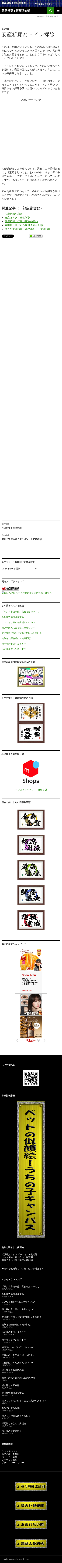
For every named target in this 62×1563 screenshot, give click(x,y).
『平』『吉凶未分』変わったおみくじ (20, 611)
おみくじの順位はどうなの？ (16, 1415)
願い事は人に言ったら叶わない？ (18, 627)
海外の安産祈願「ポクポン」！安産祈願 (28, 228)
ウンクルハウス (9, 1451)
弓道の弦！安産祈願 (12, 526)
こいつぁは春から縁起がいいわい (18, 622)
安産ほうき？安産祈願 (17, 217)
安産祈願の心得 (14, 213)
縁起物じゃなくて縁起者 (14, 1423)
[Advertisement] (31, 132)
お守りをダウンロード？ (14, 649)
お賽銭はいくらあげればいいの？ (18, 1362)
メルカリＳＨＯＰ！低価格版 (32, 789)
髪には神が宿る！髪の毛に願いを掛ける (22, 633)
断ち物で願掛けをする (13, 617)
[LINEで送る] (36, 236)
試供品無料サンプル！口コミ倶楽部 (19, 1254)
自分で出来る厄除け (12, 1408)
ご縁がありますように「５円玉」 (18, 1354)
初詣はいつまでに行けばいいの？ (18, 1347)
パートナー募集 (9, 1456)
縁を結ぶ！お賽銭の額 (13, 1370)
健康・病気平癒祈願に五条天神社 (18, 1377)
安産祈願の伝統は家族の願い (21, 221)
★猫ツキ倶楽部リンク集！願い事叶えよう (23, 1268)
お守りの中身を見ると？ (14, 643)
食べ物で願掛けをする (13, 1392)
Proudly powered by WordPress (15, 1559)
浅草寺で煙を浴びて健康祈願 (16, 638)
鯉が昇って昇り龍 (10, 1385)
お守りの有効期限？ (12, 1431)
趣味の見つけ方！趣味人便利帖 (17, 1260)
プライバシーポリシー (13, 1462)
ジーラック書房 (9, 1459)
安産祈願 (5, 29)
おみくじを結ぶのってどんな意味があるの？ (24, 1400)
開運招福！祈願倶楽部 (16, 10)
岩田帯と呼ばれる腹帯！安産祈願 (24, 225)
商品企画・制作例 (10, 1454)
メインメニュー (58, 10)
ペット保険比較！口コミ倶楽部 (17, 1257)
